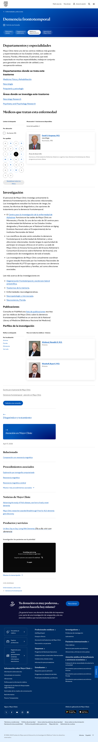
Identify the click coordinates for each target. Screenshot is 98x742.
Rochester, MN (11, 133)
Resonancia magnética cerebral (14, 483)
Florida (5, 343)
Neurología (8, 84)
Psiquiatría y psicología (13, 88)
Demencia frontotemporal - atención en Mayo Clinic (22, 395)
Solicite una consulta (13, 403)
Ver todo (6, 349)
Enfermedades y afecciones (14, 12)
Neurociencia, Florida (16, 300)
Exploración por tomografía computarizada (18, 472)
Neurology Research (12, 99)
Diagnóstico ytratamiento (21, 32)
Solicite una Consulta (13, 25)
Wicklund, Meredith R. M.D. (52, 342)
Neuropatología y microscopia (20, 296)
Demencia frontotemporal (26, 19)
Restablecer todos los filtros (14, 182)
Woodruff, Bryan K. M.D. (51, 364)
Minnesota (6, 346)
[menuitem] (8, 32)
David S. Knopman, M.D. (51, 135)
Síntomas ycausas (8, 32)
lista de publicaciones (35, 311)
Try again (29, 562)
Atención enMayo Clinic (47, 32)
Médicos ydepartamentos (34, 32)
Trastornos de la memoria (18, 287)
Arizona (5, 340)
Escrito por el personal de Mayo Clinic (17, 390)
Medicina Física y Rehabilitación (17, 79)
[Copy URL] (42, 557)
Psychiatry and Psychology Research (19, 103)
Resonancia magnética (11, 477)
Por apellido (7, 138)
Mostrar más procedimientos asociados (17, 488)
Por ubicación (7, 128)
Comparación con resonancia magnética (18, 457)
